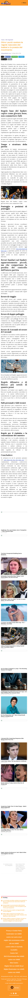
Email (10, 59)
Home (2, 39)
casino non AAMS (14, 959)
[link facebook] (13, 993)
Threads (4, 59)
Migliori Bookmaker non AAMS (14, 969)
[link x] (11, 993)
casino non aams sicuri (14, 937)
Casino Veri (14, 953)
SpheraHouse (16, 995)
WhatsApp (15, 56)
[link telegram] (15, 993)
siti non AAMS (14, 943)
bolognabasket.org (6, 53)
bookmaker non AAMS (14, 934)
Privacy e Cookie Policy (14, 930)
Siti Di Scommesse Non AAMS (14, 956)
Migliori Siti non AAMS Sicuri (14, 966)
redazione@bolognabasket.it (16, 983)
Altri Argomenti (9, 39)
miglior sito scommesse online (14, 940)
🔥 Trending (4, 897)
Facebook (8, 56)
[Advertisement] (14, 24)
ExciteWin (14, 950)
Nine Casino (14, 963)
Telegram (22, 56)
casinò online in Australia (14, 947)
